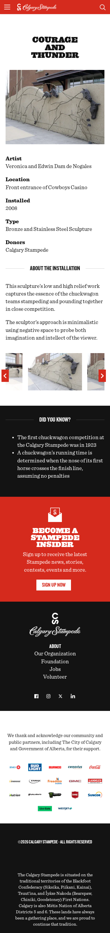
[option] (55, 374)
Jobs (55, 669)
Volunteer (55, 677)
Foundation (55, 661)
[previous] (5, 376)
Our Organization (55, 654)
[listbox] (55, 374)
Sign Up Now (53, 585)
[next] (102, 376)
